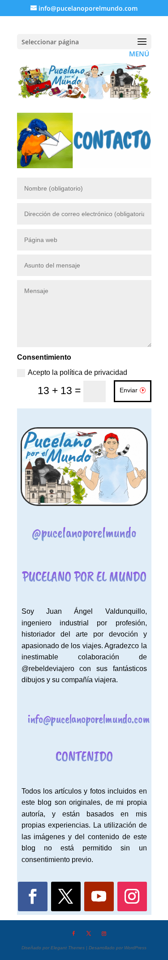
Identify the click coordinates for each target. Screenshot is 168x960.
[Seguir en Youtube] (99, 896)
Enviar (129, 390)
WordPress (135, 947)
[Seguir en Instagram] (132, 896)
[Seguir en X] (66, 896)
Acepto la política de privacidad (77, 372)
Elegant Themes (68, 947)
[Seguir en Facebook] (32, 896)
